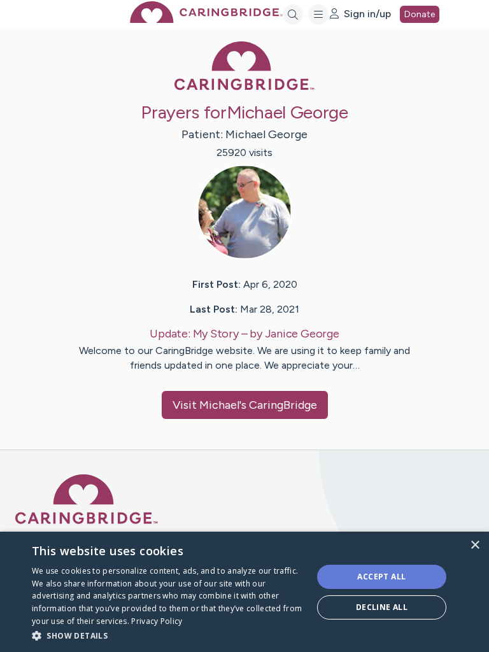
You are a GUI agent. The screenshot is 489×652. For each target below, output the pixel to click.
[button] (168, 635)
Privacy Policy (156, 621)
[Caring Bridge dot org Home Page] (206, 19)
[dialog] (244, 592)
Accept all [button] (381, 576)
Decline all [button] (382, 607)
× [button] (474, 545)
